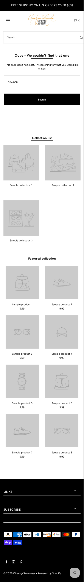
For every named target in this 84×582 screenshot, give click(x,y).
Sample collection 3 (21, 240)
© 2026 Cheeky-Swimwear (19, 573)
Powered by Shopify (49, 573)
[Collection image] (21, 178)
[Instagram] (13, 562)
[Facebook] (6, 562)
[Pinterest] (21, 562)
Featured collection (42, 258)
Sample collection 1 (21, 185)
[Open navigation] (13, 20)
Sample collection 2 (63, 185)
